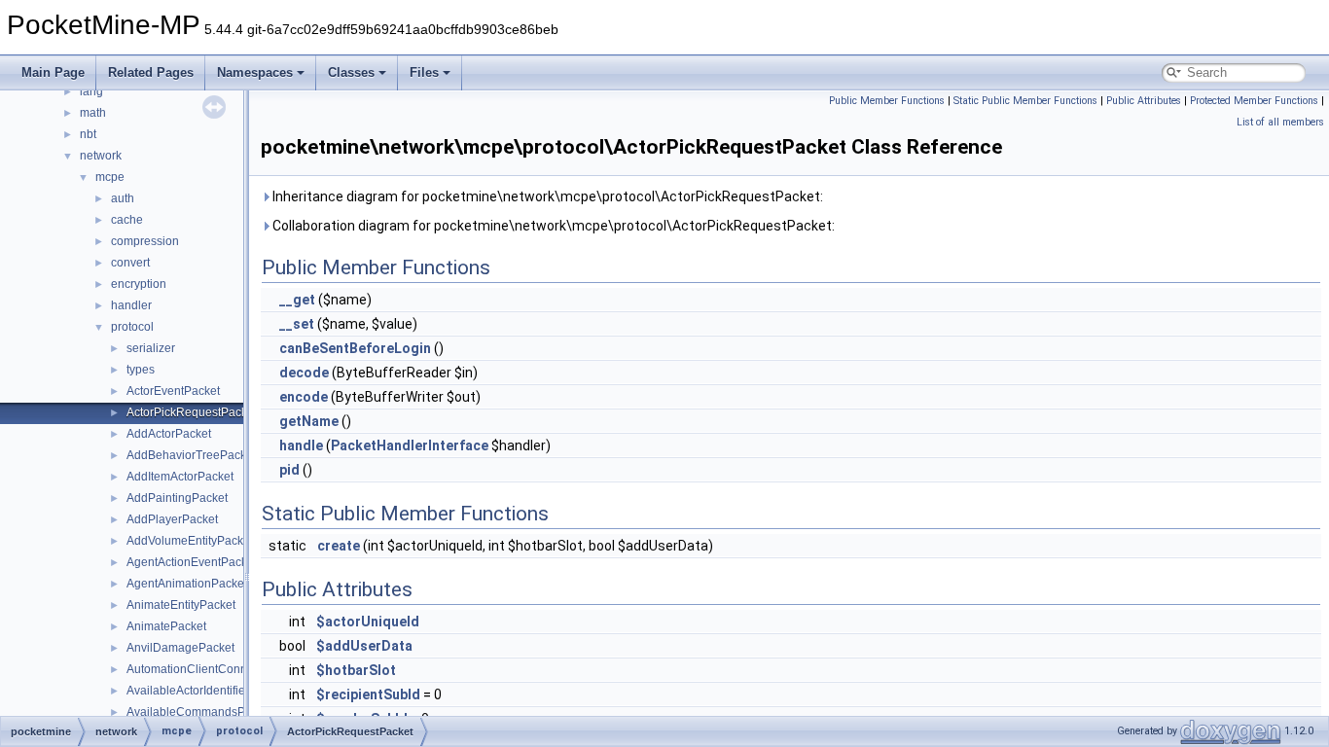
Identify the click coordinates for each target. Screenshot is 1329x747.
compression (145, 241)
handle (301, 445)
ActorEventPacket (173, 391)
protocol (132, 327)
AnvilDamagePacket (180, 648)
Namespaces (255, 72)
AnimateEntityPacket (180, 605)
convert (130, 262)
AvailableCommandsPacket (199, 712)
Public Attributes (1143, 100)
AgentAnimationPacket (186, 583)
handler (131, 305)
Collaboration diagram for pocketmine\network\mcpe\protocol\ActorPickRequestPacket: (552, 225)
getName (309, 421)
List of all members (1280, 122)
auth (122, 198)
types (140, 369)
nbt (88, 134)
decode (304, 372)
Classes (351, 72)
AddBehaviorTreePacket (191, 455)
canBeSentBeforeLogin (355, 348)
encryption (138, 284)
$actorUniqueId (367, 621)
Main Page (53, 72)
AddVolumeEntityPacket (189, 541)
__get (297, 299)
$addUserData (364, 646)
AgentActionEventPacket (191, 562)
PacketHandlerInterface (409, 445)
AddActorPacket (168, 434)
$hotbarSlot (356, 670)
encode (303, 397)
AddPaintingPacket (177, 498)
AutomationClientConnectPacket (212, 669)
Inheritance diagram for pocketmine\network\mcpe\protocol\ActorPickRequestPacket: (546, 196)
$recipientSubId (368, 694)
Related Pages (151, 72)
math (93, 113)
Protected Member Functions (1254, 100)
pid (289, 470)
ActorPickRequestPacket (191, 412)
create (338, 545)
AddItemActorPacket (179, 476)
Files (424, 72)
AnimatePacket (166, 626)
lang (91, 91)
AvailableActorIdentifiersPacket (208, 690)
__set (296, 324)
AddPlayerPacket (172, 519)
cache (127, 220)
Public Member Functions (887, 100)
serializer (150, 348)
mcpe (110, 177)
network (101, 155)
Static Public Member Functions (1025, 100)
